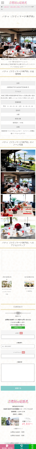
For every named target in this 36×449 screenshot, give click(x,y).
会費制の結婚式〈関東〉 (18, 435)
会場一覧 (6, 6)
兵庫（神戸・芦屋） (15, 6)
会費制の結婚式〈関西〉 (18, 432)
